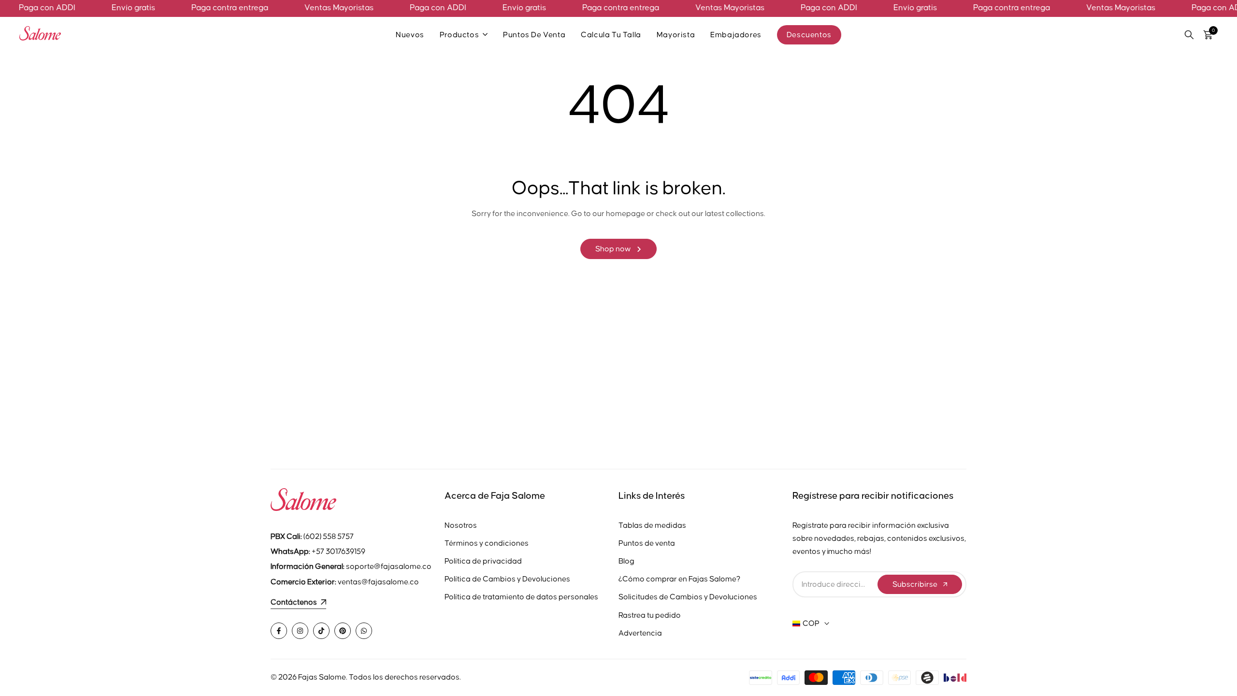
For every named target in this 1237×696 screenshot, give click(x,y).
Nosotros (461, 525)
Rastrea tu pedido (649, 615)
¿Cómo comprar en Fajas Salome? (679, 579)
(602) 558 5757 (312, 536)
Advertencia (640, 633)
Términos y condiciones (487, 543)
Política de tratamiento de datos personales (521, 597)
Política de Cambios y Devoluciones (507, 579)
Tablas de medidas (652, 525)
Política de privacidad (483, 561)
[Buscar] (1189, 35)
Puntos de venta (646, 543)
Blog (626, 561)
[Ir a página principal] (358, 502)
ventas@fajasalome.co (378, 582)
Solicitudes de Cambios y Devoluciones (687, 597)
